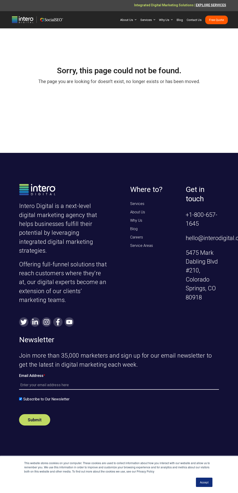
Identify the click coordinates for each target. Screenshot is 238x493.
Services (137, 203)
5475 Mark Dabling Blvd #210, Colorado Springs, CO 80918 (202, 275)
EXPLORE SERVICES (211, 5)
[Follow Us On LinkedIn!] (35, 322)
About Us (137, 212)
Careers (136, 237)
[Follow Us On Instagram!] (46, 322)
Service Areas (141, 245)
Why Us (136, 220)
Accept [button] (204, 482)
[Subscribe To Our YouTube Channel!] (69, 322)
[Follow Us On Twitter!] (23, 322)
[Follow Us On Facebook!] (58, 322)
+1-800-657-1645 (201, 219)
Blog (134, 229)
